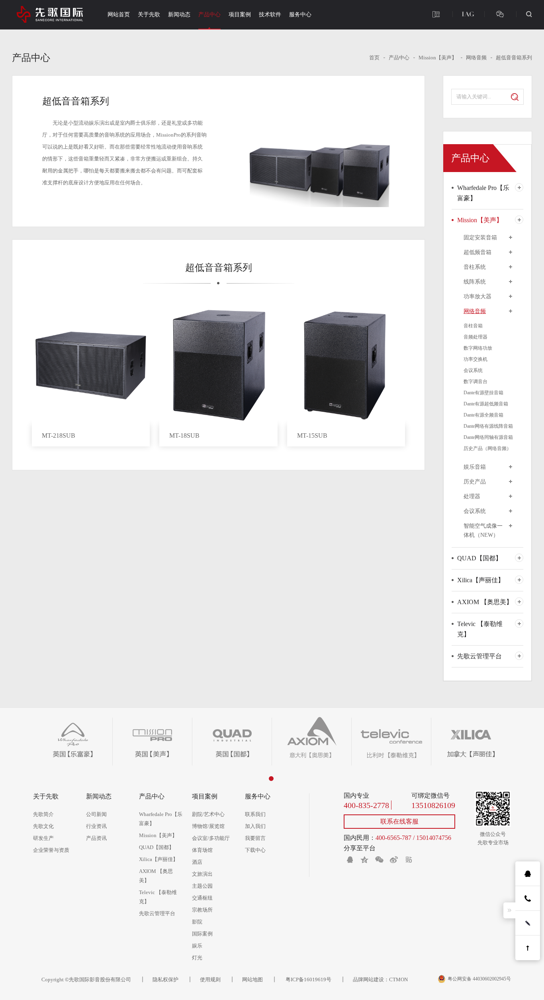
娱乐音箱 (475, 467)
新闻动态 (179, 15)
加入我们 (255, 826)
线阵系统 (475, 282)
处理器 (472, 496)
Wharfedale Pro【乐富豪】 (483, 193)
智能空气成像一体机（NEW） (483, 530)
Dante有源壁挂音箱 (483, 392)
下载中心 (255, 850)
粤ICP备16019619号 (307, 979)
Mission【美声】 (438, 58)
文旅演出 (202, 874)
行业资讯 (96, 826)
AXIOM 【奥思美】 (485, 602)
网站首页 (119, 15)
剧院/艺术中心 (208, 814)
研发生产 (43, 838)
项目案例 (240, 15)
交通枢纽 (202, 898)
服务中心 (300, 15)
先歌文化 (43, 826)
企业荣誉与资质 (51, 850)
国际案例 (202, 934)
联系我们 (255, 814)
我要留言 (255, 838)
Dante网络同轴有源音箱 (488, 437)
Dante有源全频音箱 (483, 415)
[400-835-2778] (436, 14)
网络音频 (476, 58)
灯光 (197, 958)
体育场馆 (202, 850)
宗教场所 (202, 910)
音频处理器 (475, 337)
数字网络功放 (478, 348)
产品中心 (209, 15)
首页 (374, 58)
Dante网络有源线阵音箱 (488, 426)
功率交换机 (475, 359)
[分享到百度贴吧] (409, 859)
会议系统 (473, 370)
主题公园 (202, 886)
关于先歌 (149, 15)
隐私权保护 (165, 979)
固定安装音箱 (480, 238)
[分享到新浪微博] (394, 859)
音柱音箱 (473, 326)
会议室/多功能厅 (211, 838)
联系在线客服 (399, 821)
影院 (197, 922)
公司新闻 (96, 814)
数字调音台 (475, 381)
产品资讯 (96, 838)
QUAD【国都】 (479, 558)
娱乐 (197, 946)
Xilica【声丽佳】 (480, 580)
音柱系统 (475, 267)
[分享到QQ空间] (364, 859)
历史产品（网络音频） (487, 448)
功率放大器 (477, 296)
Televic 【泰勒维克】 (480, 629)
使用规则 (210, 979)
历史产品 (475, 482)
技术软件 (270, 15)
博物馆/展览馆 (208, 826)
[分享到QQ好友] (350, 859)
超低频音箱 (477, 252)
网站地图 (252, 979)
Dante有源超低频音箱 (486, 404)
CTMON (398, 979)
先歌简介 (43, 814)
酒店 (197, 862)
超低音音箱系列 (514, 58)
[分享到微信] (379, 859)
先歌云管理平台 (479, 656)
